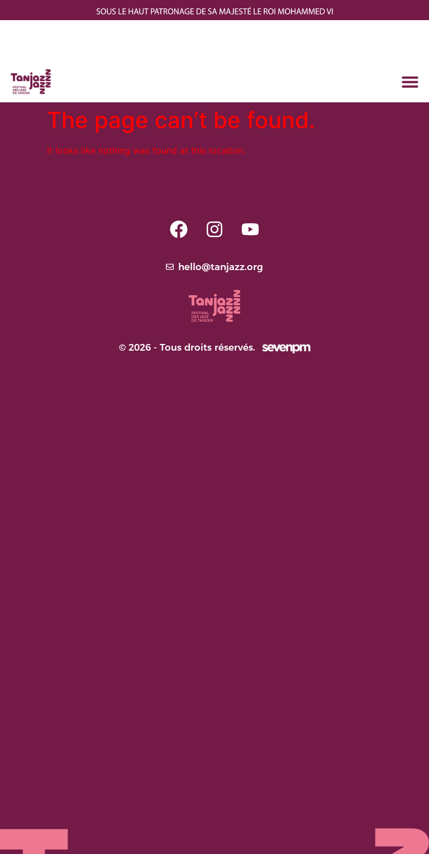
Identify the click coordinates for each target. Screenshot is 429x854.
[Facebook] (179, 229)
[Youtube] (250, 229)
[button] (410, 81)
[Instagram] (214, 229)
